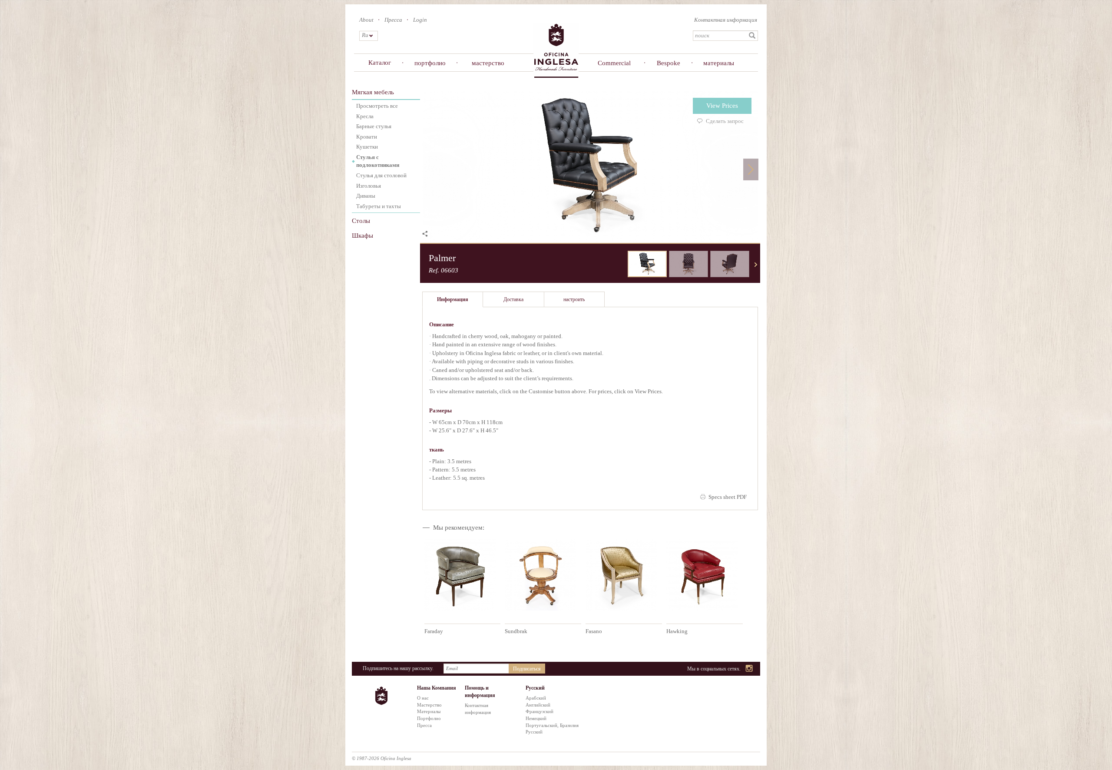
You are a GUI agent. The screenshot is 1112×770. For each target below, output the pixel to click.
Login (420, 20)
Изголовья (368, 186)
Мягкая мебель (373, 92)
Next (750, 169)
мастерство (488, 63)
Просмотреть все (377, 106)
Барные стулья (373, 126)
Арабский (536, 697)
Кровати (366, 136)
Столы (361, 220)
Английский (538, 704)
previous (621, 264)
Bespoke (668, 63)
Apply (752, 35)
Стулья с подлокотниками (377, 161)
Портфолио (429, 718)
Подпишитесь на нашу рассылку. (398, 668)
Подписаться (527, 669)
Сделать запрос (725, 121)
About (366, 20)
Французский (539, 711)
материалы (718, 63)
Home (556, 50)
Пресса (393, 20)
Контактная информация (725, 20)
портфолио (430, 63)
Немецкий (536, 718)
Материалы (428, 711)
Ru (364, 35)
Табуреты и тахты (378, 206)
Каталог (379, 62)
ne (756, 264)
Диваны (365, 195)
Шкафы (362, 235)
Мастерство (429, 704)
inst (749, 669)
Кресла (365, 116)
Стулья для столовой (381, 175)
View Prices (722, 105)
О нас (423, 697)
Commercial (614, 63)
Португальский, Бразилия (552, 725)
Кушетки (367, 146)
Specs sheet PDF (727, 497)
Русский (534, 731)
